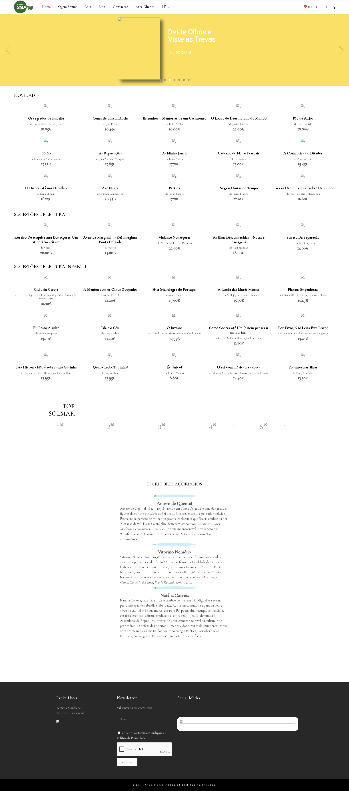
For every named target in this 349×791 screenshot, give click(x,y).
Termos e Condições (69, 708)
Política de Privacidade (70, 713)
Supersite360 (153, 785)
